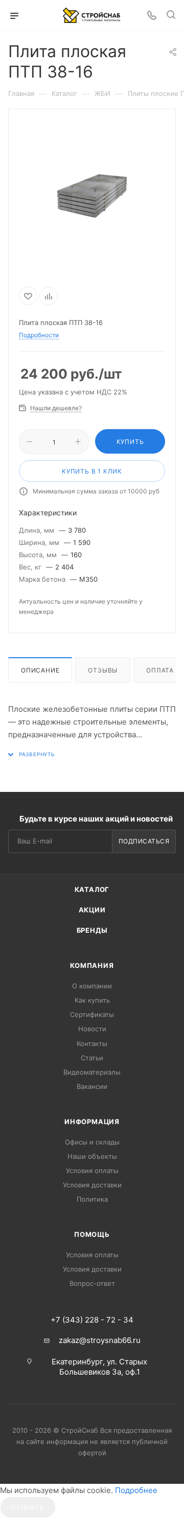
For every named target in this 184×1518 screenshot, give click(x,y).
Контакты (92, 1043)
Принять (27, 1507)
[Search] (171, 16)
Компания (91, 965)
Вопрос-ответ (92, 1283)
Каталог (92, 889)
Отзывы (103, 670)
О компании (92, 986)
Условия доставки (92, 1185)
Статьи (92, 1058)
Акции (92, 910)
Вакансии (92, 1086)
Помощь (92, 1234)
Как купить (92, 1000)
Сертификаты (92, 1014)
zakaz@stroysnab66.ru (100, 1340)
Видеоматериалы (92, 1072)
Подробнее (136, 1490)
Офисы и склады (92, 1142)
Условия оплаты (92, 1170)
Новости (92, 1029)
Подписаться (144, 841)
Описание (40, 670)
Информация (92, 1121)
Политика (92, 1199)
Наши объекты (92, 1156)
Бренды (92, 930)
